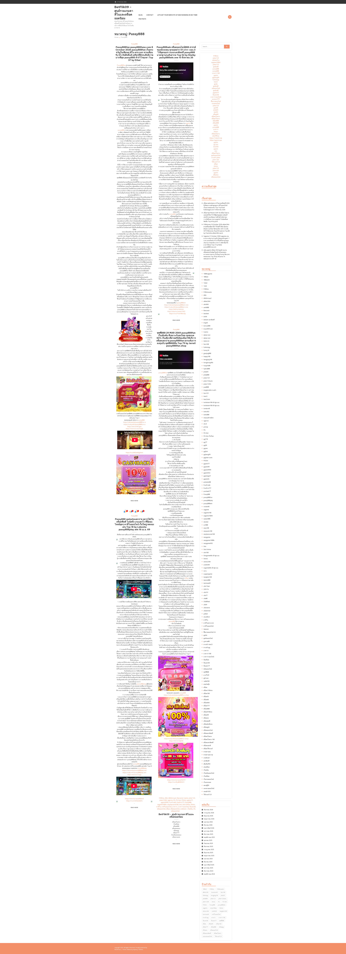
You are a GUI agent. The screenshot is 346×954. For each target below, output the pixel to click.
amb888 (206, 307)
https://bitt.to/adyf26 (176, 741)
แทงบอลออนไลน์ (207, 936)
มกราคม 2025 (208, 868)
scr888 (206, 525)
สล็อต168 (207, 693)
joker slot (216, 160)
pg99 (205, 445)
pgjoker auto (208, 458)
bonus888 (207, 326)
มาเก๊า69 (206, 675)
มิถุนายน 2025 (208, 853)
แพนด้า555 (207, 791)
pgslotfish (207, 473)
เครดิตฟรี (206, 761)
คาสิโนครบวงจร (209, 623)
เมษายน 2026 (208, 822)
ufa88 (205, 598)
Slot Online (186, 805)
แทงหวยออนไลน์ (209, 788)
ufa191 (206, 592)
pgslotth (206, 479)
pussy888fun (162, 373)
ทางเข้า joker (215, 157)
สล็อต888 (216, 121)
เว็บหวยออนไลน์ (209, 779)
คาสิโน (158, 807)
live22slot (207, 399)
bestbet (206, 314)
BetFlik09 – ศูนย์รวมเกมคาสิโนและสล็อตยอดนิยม (123, 12)
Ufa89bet (207, 602)
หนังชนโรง (215, 60)
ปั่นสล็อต (206, 660)
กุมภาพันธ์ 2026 (209, 828)
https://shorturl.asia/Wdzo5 (134, 799)
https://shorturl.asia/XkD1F (176, 780)
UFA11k (206, 589)
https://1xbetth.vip (216, 138)
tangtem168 (208, 577)
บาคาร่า (174, 807)
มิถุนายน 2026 (208, 816)
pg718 (206, 439)
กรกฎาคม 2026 (209, 813)
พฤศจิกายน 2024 (209, 874)
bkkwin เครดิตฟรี (209, 320)
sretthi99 (207, 565)
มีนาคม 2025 (208, 862)
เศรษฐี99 (206, 785)
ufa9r (205, 605)
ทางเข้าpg (207, 647)
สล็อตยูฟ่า (207, 727)
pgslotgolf (207, 476)
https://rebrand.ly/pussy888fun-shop (176, 695)
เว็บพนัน (190, 809)
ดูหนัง (216, 84)
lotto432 (206, 412)
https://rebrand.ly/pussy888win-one (176, 305)
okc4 (205, 424)
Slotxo (193, 805)
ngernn (170, 800)
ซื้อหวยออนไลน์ (216, 101)
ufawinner (207, 611)
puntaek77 (207, 491)
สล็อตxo (215, 175)
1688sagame (208, 274)
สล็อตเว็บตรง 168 (209, 739)
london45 (207, 409)
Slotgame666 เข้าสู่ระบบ (211, 556)
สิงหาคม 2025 (208, 846)
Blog (140, 15)
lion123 (206, 393)
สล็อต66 (215, 114)
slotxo (216, 132)
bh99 (205, 317)
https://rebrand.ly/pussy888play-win (134, 770)
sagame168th (162, 805)
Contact (149, 15)
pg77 (205, 442)
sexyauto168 (208, 531)
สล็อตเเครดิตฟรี (208, 742)
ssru (205, 571)
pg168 (216, 108)
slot (216, 151)
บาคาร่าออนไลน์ (183, 807)
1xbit (205, 286)
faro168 (206, 344)
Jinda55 (223, 895)
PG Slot (178, 800)
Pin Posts (142, 19)
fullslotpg (216, 80)
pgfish (206, 451)
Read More (134, 501)
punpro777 (216, 99)
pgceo (206, 448)
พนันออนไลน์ (161, 809)
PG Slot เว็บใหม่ (209, 436)
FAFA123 (206, 341)
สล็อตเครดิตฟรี (208, 733)
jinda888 (206, 375)
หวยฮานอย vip (208, 755)
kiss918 (215, 147)
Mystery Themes (138, 949)
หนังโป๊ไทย (215, 136)
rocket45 (206, 507)
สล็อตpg (221, 927)
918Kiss (161, 798)
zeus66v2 (207, 617)
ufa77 (205, 595)
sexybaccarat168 (172, 805)
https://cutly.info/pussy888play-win (134, 773)
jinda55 (215, 110)
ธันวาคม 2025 (208, 834)
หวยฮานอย (207, 752)
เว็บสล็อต (206, 776)
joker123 (216, 58)
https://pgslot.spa (216, 140)
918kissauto (208, 292)
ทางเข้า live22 (208, 644)
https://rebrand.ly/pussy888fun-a (134, 422)
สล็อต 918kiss (208, 690)
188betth (207, 280)
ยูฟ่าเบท (206, 678)
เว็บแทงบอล (207, 782)
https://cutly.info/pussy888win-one (176, 307)
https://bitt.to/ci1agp (134, 775)
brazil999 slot (208, 329)
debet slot (207, 335)
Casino (186, 798)
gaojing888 (207, 353)
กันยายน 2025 (208, 843)
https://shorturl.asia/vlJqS (134, 429)
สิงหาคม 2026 (208, 810)
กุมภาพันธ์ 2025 (209, 865)
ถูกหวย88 (207, 641)
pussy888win (181, 303)
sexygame (207, 537)
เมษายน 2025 (208, 859)
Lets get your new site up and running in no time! (177, 15)
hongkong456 (208, 363)
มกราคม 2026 (208, 831)
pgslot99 (206, 467)
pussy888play (141, 684)
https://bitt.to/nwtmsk (176, 309)
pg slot (215, 145)
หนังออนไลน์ (216, 88)
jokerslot (216, 170)
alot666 (206, 304)
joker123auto (208, 381)
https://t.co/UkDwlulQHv (134, 801)
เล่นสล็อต (206, 767)
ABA (166, 798)
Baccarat (180, 798)
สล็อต (186, 578)
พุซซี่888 (206, 672)
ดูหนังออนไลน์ (215, 155)
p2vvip (206, 427)
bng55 (206, 323)
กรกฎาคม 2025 (209, 849)
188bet (206, 277)
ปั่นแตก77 (207, 666)
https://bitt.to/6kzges (134, 427)
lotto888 (206, 415)
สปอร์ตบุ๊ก (207, 684)
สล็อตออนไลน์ (174, 809)
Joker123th (163, 800)
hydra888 (207, 369)
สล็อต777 (207, 706)
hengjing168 (208, 359)
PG (174, 800)
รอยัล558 (206, 681)
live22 (216, 82)
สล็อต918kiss (208, 712)
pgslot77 (190, 800)
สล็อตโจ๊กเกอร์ (208, 749)
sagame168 (207, 513)
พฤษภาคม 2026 (209, 819)
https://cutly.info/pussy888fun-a (134, 424)
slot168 (206, 552)
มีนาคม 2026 (208, 825)
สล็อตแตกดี (207, 745)
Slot (180, 805)
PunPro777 (180, 802)
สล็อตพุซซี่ (207, 721)
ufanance (207, 608)
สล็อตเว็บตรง (216, 116)
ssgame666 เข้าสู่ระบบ (211, 568)
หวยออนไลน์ (216, 103)
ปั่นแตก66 (192, 807)
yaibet (206, 614)
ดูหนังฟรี (216, 67)
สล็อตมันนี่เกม (208, 724)
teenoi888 (207, 580)
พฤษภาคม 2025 (209, 856)
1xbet (205, 283)
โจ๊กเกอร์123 (216, 162)
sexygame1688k (209, 540)
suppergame (208, 574)
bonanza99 (214, 892)
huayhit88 (207, 366)
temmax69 (207, 583)
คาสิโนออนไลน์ (167, 807)
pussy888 (121, 130)
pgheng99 (215, 77)
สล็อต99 (206, 715)
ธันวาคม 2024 (208, 871)
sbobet (206, 522)
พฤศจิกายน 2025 (209, 837)
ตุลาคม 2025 (208, 840)
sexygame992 (208, 543)
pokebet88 (207, 482)
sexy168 (206, 528)
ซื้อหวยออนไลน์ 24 (209, 632)
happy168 (207, 356)
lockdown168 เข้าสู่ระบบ (211, 402)
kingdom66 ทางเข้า (210, 390)
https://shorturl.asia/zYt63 (176, 311)
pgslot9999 (164, 802)
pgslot (188, 123)
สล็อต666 (207, 703)
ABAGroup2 (172, 798)
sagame (206, 510)
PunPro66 (172, 802)
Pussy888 (134, 44)
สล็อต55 (206, 696)
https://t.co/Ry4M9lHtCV (176, 782)
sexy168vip (213, 908)
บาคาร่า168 (216, 73)
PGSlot (184, 800)
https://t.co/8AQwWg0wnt (134, 453)
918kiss (215, 56)
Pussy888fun (121, 65)
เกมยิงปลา (183, 809)
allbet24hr (207, 301)
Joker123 (192, 798)
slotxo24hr (207, 562)
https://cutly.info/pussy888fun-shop (176, 739)
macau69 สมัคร (209, 418)
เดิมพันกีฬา (207, 764)
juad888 (206, 387)
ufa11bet (207, 586)
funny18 (206, 350)
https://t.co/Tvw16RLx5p (177, 314)
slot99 (216, 112)
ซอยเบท (206, 629)
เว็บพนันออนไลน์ (209, 773)
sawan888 (207, 519)
